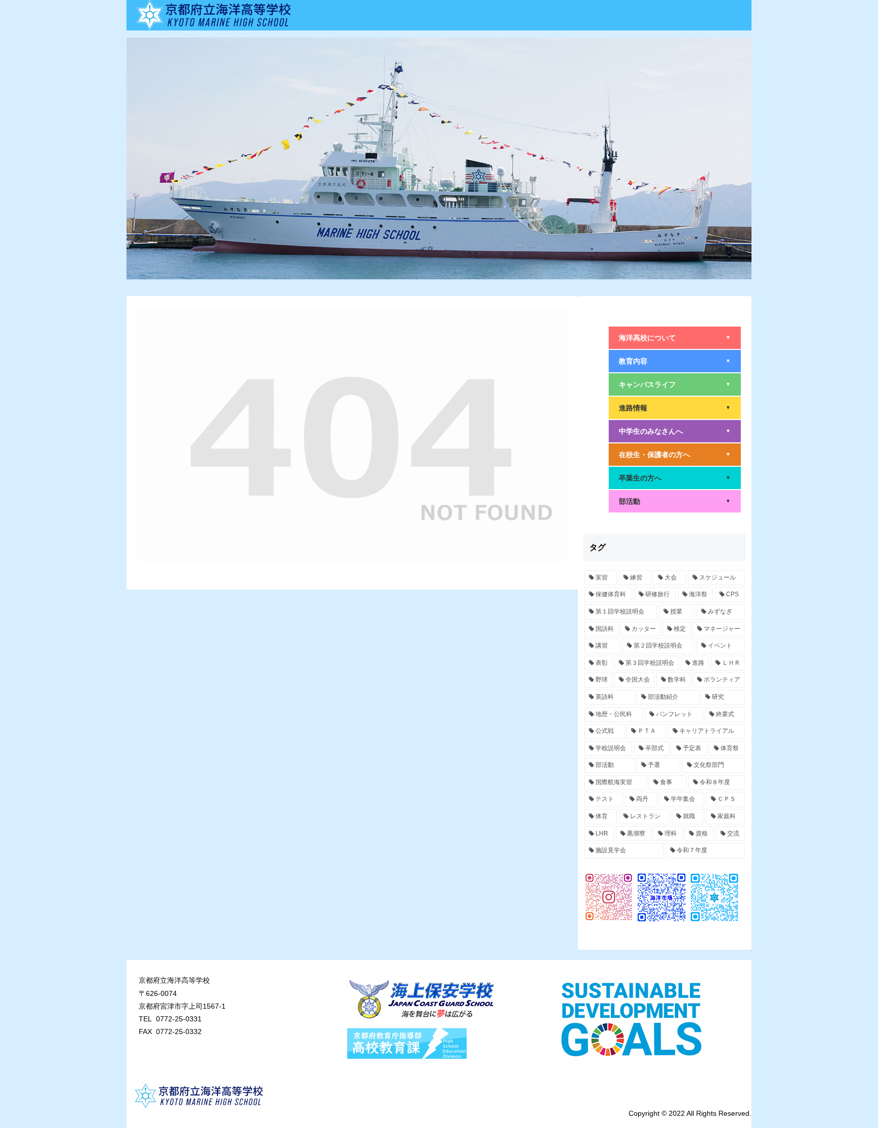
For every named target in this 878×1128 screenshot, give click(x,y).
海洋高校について (675, 338)
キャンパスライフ (675, 384)
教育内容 (675, 361)
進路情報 (675, 408)
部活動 (675, 501)
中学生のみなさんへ (675, 431)
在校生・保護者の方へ (675, 454)
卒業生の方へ (675, 478)
